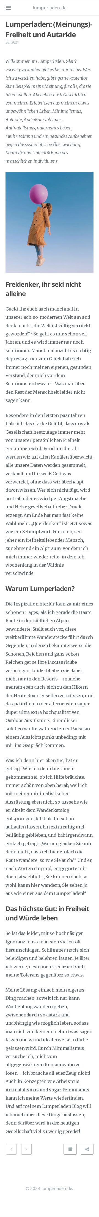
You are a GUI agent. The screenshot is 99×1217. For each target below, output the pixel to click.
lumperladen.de (50, 8)
